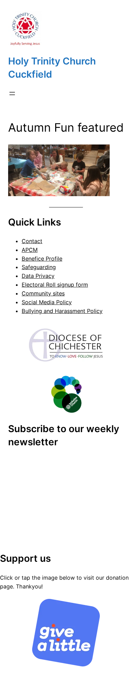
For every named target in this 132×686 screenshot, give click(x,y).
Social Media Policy (47, 302)
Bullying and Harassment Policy (62, 311)
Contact (32, 241)
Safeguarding (39, 267)
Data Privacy (38, 275)
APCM (30, 249)
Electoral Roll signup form (55, 284)
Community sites (43, 293)
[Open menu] (12, 93)
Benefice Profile (42, 258)
